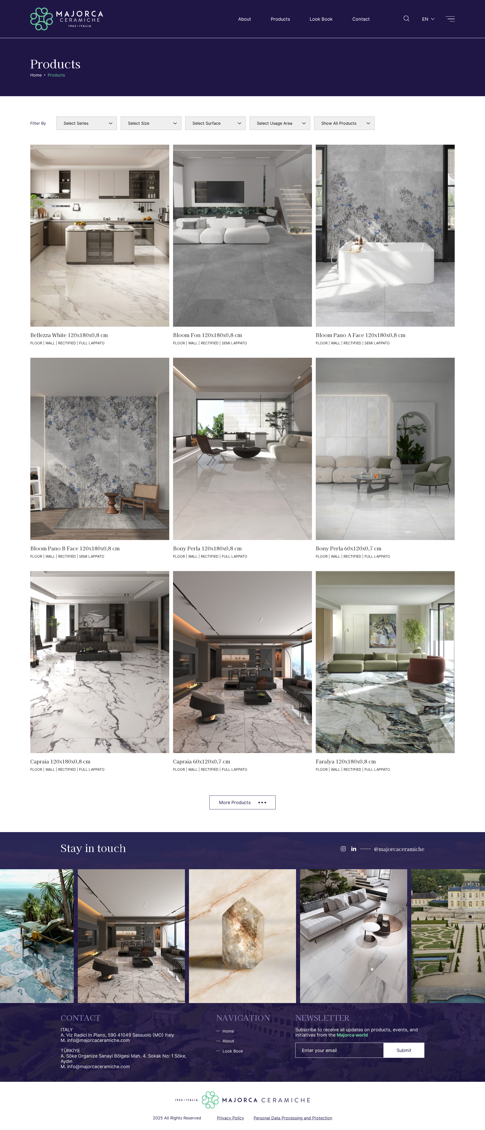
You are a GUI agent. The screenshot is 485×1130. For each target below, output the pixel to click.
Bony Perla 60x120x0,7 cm (385, 458)
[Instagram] (343, 849)
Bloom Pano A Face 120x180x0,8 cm (385, 245)
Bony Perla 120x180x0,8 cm (242, 458)
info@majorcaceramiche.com (98, 1040)
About (244, 19)
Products (280, 19)
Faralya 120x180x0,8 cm (385, 671)
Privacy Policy (230, 1117)
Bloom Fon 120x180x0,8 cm (242, 245)
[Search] (406, 18)
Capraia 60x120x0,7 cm (242, 671)
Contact (361, 19)
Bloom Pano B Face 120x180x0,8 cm (99, 458)
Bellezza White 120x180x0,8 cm (99, 245)
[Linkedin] (354, 849)
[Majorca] (66, 19)
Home (36, 75)
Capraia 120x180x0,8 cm (99, 671)
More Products (235, 802)
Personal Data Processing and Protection (293, 1117)
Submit (404, 1050)
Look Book (321, 19)
